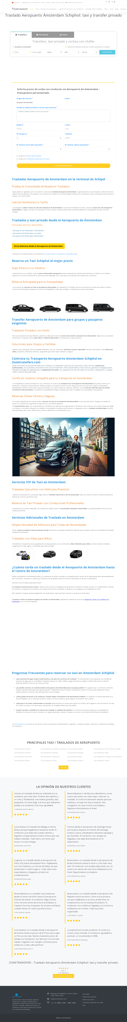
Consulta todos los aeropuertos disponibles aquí (61, 254)
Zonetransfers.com (20, 724)
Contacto (123, 9)
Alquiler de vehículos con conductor (71, 9)
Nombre (20, 125)
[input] (20, 52)
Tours (111, 9)
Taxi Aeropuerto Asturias (22, 753)
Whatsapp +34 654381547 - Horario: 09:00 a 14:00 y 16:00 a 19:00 (44, 2)
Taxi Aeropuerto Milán (74, 756)
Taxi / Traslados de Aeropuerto (46, 9)
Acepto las (34, 159)
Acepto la (30, 156)
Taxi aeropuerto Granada (49, 753)
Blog (116, 9)
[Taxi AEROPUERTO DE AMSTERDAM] (24, 307)
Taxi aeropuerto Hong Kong (50, 756)
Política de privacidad (33, 156)
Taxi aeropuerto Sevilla (101, 760)
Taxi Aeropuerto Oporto (75, 760)
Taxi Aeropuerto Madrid (75, 749)
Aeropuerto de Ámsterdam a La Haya (27, 233)
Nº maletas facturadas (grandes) (30, 145)
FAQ (84, 1005)
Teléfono (68, 134)
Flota (106, 9)
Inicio (32, 9)
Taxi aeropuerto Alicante (22, 749)
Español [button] (17, 2)
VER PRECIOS (107, 52)
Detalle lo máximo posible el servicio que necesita (37, 107)
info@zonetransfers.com (75, 2)
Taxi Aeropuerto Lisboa (48, 760)
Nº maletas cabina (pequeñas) (77, 145)
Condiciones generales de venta (38, 159)
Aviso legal (86, 994)
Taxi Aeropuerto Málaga (75, 753)
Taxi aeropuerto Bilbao (22, 760)
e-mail (68, 125)
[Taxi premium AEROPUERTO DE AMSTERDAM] (50, 307)
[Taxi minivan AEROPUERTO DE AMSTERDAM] (77, 554)
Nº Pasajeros (22, 134)
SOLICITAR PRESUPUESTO (63, 166)
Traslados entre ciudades (93, 9)
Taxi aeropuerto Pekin (101, 753)
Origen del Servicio (25, 98)
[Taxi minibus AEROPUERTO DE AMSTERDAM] (103, 307)
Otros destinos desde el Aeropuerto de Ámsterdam (38, 246)
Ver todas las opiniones (63, 976)
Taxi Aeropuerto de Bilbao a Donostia (51, 749)
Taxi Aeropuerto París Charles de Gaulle (104, 749)
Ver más (64, 767)
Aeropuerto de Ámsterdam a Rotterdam (28, 236)
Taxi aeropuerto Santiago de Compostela (104, 756)
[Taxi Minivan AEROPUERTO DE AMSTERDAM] (77, 308)
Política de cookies (88, 999)
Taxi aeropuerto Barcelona (23, 756)
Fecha (68, 98)
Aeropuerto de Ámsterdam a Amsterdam (28, 231)
